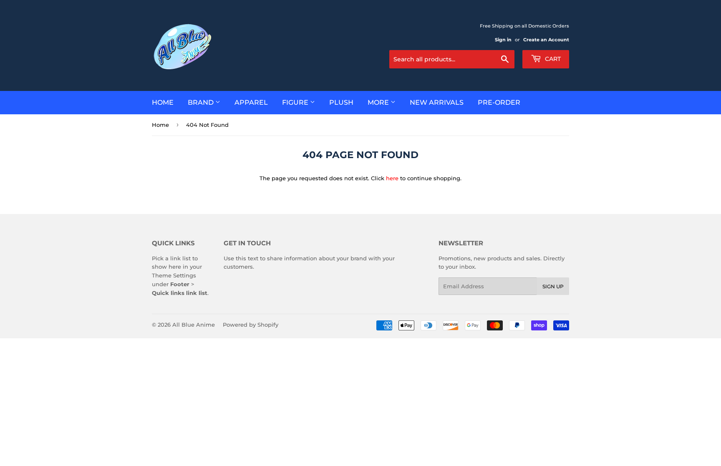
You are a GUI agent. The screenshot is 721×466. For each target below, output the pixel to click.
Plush (341, 102)
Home (163, 102)
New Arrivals (437, 102)
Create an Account (546, 40)
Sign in (503, 40)
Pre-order (499, 102)
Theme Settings (174, 275)
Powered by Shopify (250, 324)
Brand (201, 102)
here (392, 178)
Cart (552, 59)
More (379, 102)
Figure (296, 102)
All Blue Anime (193, 324)
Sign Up (553, 286)
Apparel (251, 102)
